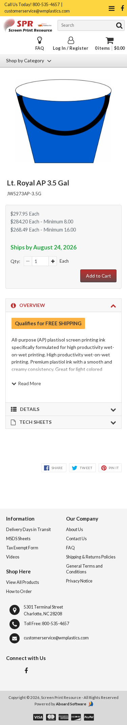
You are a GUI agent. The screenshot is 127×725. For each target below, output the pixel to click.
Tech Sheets (35, 422)
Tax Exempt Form (22, 547)
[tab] (63, 305)
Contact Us (76, 538)
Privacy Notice (79, 581)
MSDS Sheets (18, 538)
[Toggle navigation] (111, 8)
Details (29, 409)
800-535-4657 (55, 623)
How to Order (19, 591)
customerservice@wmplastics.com (56, 637)
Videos (12, 556)
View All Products (22, 582)
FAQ (39, 48)
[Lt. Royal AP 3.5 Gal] (63, 161)
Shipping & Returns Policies (90, 556)
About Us (74, 529)
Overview (32, 305)
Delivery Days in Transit (28, 529)
